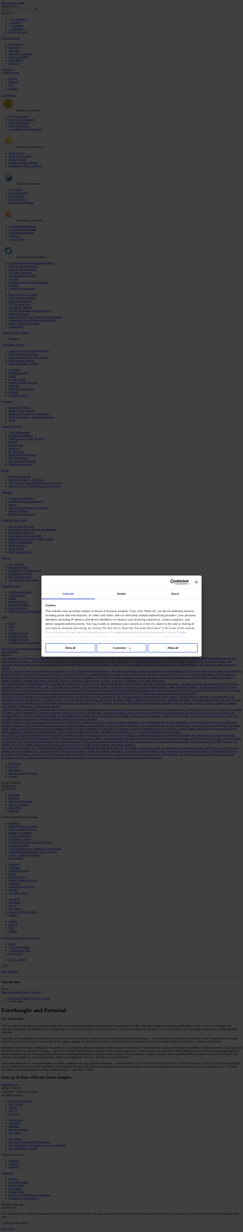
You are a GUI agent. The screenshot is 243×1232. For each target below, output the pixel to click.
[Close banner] (196, 582)
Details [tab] (121, 593)
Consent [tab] (68, 593)
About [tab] (175, 593)
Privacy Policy (173, 636)
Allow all (172, 647)
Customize (119, 647)
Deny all (70, 647)
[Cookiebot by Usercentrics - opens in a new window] (173, 582)
